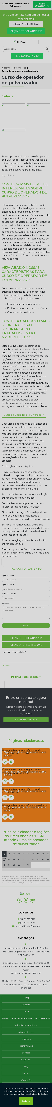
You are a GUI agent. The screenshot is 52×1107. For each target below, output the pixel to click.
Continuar (26, 1101)
